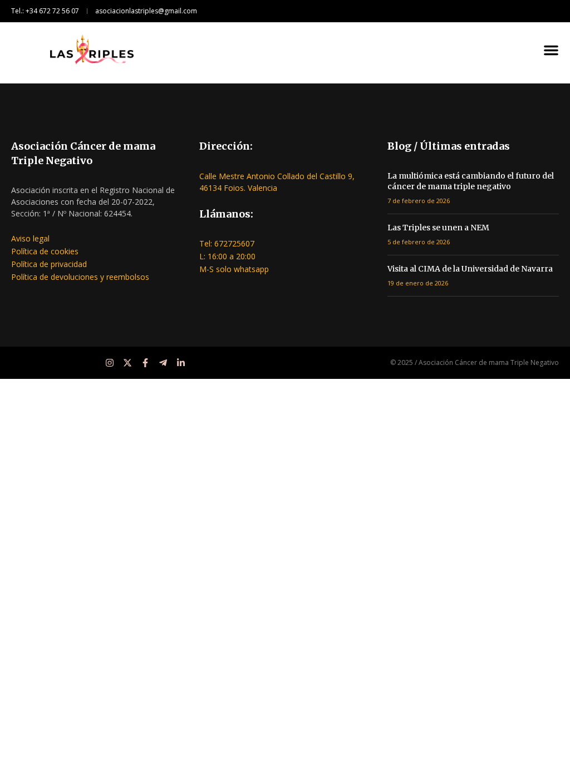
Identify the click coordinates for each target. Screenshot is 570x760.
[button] (551, 50)
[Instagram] (109, 362)
